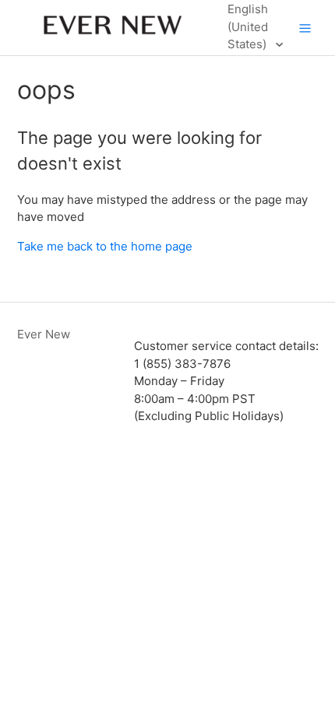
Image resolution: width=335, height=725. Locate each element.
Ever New (43, 334)
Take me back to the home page (104, 246)
